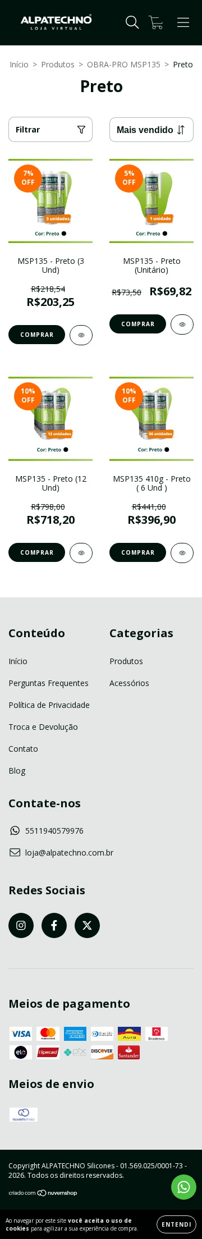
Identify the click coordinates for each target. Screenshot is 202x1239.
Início (19, 64)
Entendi (176, 1224)
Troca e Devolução (43, 726)
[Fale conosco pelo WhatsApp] (183, 1187)
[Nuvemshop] (43, 1194)
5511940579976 (54, 830)
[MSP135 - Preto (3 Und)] (81, 335)
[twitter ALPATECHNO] (87, 925)
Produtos (58, 64)
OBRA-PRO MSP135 (123, 64)
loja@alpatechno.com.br (69, 852)
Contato (23, 748)
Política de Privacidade (49, 704)
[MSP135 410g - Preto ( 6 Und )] (182, 553)
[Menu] (183, 22)
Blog (16, 770)
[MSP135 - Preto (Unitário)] (182, 324)
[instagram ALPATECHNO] (21, 925)
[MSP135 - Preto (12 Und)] (81, 553)
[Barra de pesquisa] (132, 22)
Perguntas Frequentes (48, 683)
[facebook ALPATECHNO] (54, 925)
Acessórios (129, 683)
